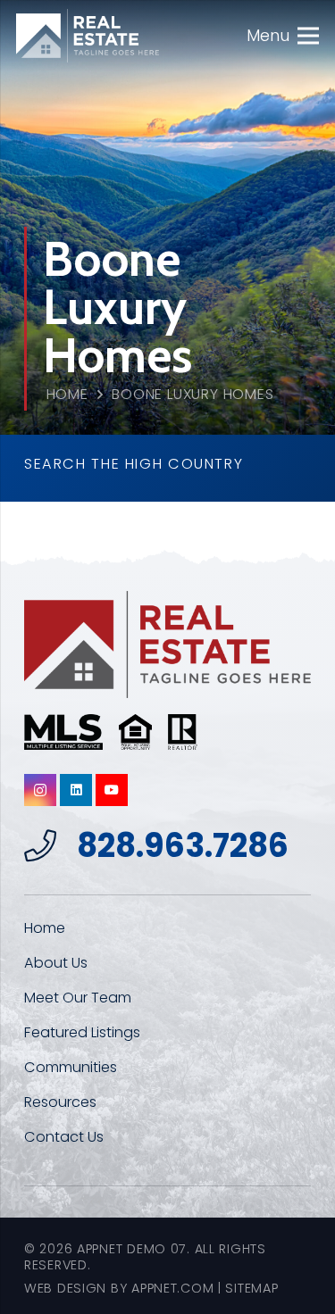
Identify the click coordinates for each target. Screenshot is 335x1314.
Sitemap (251, 1288)
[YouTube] (112, 790)
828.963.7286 (183, 846)
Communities (70, 1067)
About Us (56, 962)
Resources (60, 1102)
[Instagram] (40, 790)
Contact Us (64, 1137)
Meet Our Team (77, 997)
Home (67, 394)
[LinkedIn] (76, 790)
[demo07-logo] (87, 35)
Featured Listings (82, 1032)
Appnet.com (172, 1288)
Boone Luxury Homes (193, 394)
